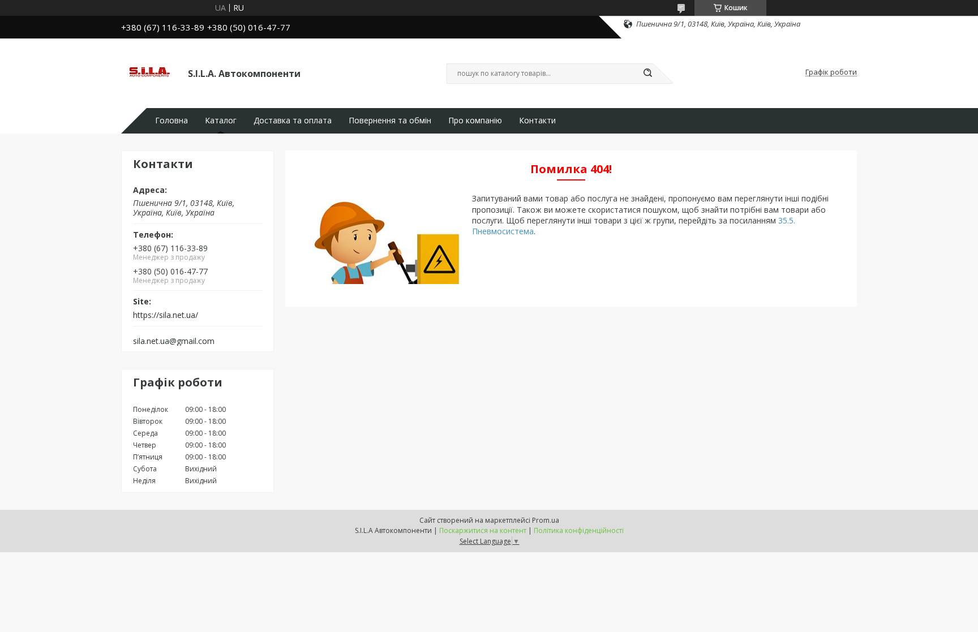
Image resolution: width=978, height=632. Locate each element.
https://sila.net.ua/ (165, 315)
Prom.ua (545, 520)
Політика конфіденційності (579, 530)
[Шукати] (647, 73)
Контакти (537, 120)
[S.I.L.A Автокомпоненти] (149, 72)
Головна (171, 120)
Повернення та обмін (390, 120)
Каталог (221, 120)
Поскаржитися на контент (482, 530)
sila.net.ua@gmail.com (174, 341)
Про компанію (475, 120)
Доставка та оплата (293, 120)
